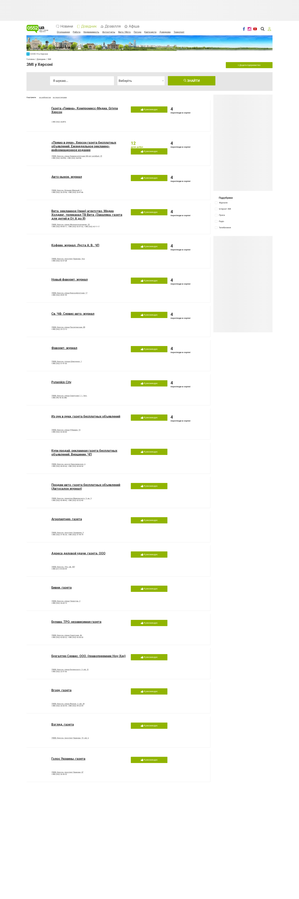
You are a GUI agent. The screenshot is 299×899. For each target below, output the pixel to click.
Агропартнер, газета (66, 519)
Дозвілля (113, 26)
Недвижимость (91, 32)
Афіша (134, 26)
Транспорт (179, 32)
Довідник (89, 26)
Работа (76, 32)
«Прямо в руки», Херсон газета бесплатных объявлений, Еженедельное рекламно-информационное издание (83, 146)
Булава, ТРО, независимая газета (76, 622)
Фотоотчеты (108, 32)
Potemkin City (61, 382)
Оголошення (63, 32)
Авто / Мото (124, 32)
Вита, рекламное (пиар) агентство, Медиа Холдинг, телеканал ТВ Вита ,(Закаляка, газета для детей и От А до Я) (86, 214)
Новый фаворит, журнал (69, 279)
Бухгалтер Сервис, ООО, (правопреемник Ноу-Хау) (88, 656)
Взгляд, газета (62, 724)
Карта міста (150, 32)
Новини (66, 26)
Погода (137, 32)
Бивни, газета (61, 587)
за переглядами (60, 97)
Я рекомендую (150, 109)
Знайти (193, 81)
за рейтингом (45, 97)
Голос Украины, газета (68, 759)
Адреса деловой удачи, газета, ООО (78, 553)
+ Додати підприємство (249, 65)
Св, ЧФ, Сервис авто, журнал (72, 314)
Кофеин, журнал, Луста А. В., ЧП (75, 245)
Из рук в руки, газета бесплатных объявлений (85, 416)
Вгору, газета (61, 690)
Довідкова (165, 32)
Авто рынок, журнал (66, 177)
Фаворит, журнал (64, 348)
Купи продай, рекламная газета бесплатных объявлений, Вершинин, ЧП (84, 452)
